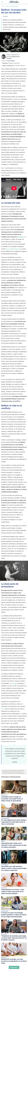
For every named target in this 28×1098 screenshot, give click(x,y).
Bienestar (3, 887)
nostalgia (14, 683)
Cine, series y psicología (12, 6)
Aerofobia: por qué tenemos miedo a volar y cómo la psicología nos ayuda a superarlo (13, 868)
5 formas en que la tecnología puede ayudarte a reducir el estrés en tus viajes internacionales (13, 915)
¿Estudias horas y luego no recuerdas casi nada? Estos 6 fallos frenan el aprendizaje (12, 799)
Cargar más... (14, 967)
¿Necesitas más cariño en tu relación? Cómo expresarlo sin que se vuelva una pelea (14, 845)
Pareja (3, 841)
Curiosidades (4, 864)
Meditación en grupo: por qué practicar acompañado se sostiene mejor (14, 961)
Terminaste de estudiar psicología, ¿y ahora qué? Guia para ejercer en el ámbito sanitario (14, 938)
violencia (21, 237)
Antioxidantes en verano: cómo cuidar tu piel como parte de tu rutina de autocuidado (12, 891)
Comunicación (5, 818)
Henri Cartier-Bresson (12, 249)
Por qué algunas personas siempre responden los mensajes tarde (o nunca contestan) (13, 822)
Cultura (3, 6)
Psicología (4, 795)
